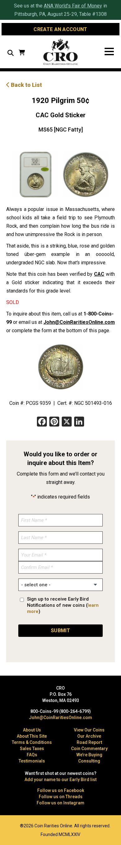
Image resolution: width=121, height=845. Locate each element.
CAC (99, 274)
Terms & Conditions (32, 742)
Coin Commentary (89, 748)
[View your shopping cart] (21, 53)
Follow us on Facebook (60, 790)
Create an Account (60, 29)
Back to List (26, 85)
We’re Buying (89, 754)
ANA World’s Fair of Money (73, 6)
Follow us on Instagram (60, 802)
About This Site (32, 736)
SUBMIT (60, 630)
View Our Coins (89, 729)
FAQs (32, 754)
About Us (32, 729)
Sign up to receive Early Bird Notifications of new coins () (63, 605)
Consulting (89, 760)
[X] (66, 422)
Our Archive (89, 736)
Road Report (89, 742)
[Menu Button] (109, 51)
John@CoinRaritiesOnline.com (79, 322)
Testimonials (32, 760)
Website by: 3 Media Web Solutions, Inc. (9, 825)
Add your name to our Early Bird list (60, 779)
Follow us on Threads (61, 796)
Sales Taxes (32, 748)
